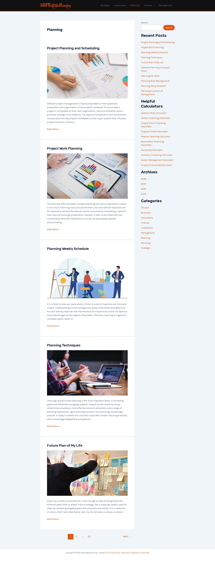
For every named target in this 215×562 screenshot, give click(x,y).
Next (127, 536)
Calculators (147, 217)
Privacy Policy (114, 553)
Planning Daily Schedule (153, 86)
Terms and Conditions (130, 553)
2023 (143, 194)
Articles (145, 207)
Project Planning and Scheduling (73, 48)
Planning (134, 5)
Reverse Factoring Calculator (156, 136)
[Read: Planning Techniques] (87, 372)
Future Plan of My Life (64, 446)
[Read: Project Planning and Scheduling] (87, 75)
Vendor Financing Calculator (155, 118)
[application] (153, 5)
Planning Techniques (63, 345)
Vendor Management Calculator (157, 160)
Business (145, 212)
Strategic (105, 5)
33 (89, 536)
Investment (120, 5)
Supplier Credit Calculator (154, 131)
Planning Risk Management (155, 81)
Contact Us (103, 553)
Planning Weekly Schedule (68, 249)
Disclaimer (145, 553)
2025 (143, 184)
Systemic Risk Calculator (153, 113)
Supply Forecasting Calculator (156, 165)
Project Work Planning (64, 148)
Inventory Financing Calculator (157, 155)
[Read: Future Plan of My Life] (87, 473)
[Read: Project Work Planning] (87, 176)
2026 (143, 179)
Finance (148, 5)
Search (144, 22)
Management (165, 5)
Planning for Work (150, 76)
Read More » (53, 129)
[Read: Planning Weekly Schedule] (87, 276)
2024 (143, 189)
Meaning (145, 238)
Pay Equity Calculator (152, 150)
